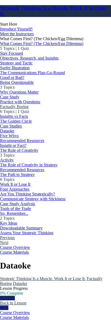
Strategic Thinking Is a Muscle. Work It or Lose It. (43, 278)
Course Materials (14, 252)
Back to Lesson (13, 303)
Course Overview (15, 247)
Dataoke (20, 283)
